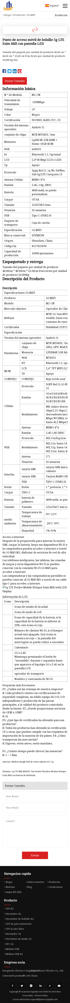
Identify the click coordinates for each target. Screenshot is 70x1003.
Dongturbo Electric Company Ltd (20, 970)
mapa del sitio (14, 891)
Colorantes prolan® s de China (20, 975)
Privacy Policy (41, 995)
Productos (19, 14)
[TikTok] (49, 985)
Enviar (35, 855)
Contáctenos (56, 886)
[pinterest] (31, 985)
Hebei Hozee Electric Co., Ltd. (47, 970)
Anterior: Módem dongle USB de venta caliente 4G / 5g (27, 761)
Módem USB (12, 948)
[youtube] (59, 985)
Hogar (8, 14)
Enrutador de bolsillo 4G (20, 918)
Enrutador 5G (13, 933)
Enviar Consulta (15, 81)
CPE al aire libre (15, 928)
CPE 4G (10, 908)
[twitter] (21, 985)
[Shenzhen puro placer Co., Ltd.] (12, 5)
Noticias (10, 886)
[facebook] (12, 985)
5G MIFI (31, 14)
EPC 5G (10, 943)
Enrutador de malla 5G (18, 938)
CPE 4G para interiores (18, 923)
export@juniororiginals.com (44, 999)
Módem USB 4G (14, 954)
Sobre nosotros (35, 881)
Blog (29, 886)
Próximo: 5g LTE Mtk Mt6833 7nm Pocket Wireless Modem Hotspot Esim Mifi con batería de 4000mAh (34, 773)
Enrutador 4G (13, 913)
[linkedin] (40, 985)
